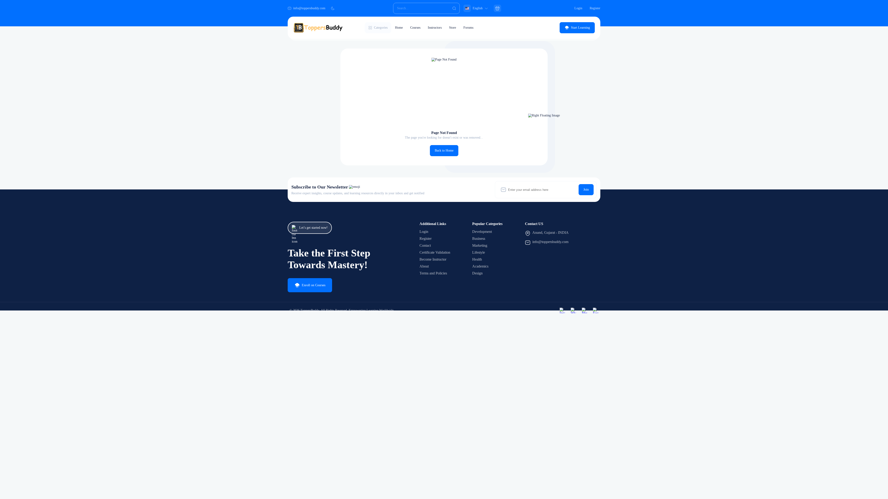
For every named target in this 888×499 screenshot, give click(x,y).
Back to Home (444, 150)
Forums (468, 27)
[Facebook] (595, 310)
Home (399, 27)
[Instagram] (562, 310)
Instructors (435, 27)
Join (586, 189)
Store (452, 27)
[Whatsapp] (573, 310)
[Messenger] (584, 310)
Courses (415, 27)
